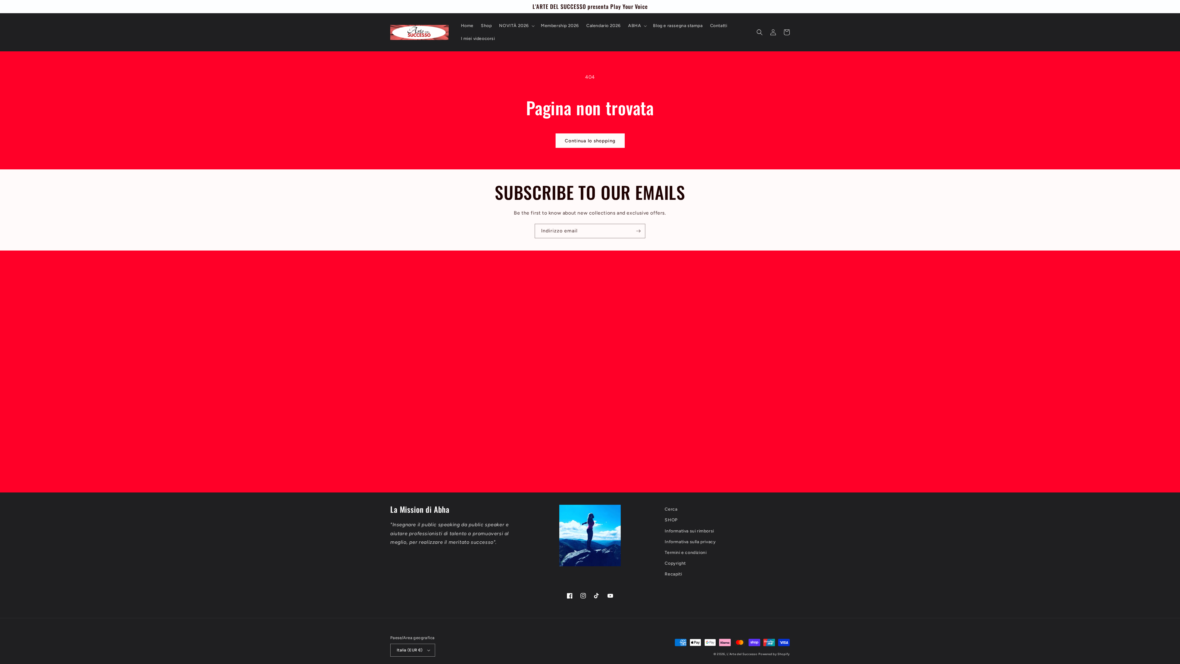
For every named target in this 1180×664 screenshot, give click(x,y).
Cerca (671, 509)
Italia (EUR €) (410, 650)
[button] (516, 25)
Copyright (675, 563)
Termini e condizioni (685, 552)
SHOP (671, 520)
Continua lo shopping (590, 141)
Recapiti (673, 574)
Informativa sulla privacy (690, 541)
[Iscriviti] (638, 231)
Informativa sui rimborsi (689, 531)
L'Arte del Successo (742, 654)
